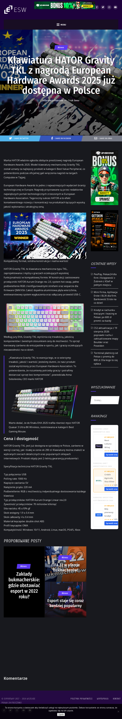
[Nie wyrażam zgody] (118, 711)
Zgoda (61, 714)
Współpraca (103, 699)
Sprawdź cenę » (112, 455)
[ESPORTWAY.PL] (16, 9)
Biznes (61, 47)
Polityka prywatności (81, 699)
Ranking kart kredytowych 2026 (102, 464)
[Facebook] (96, 7)
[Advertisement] (61, 112)
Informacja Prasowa (53, 100)
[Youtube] (115, 7)
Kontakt (117, 699)
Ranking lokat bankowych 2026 (101, 430)
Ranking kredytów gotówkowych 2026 (103, 498)
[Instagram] (109, 7)
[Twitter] (103, 7)
